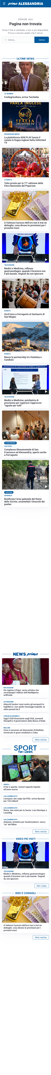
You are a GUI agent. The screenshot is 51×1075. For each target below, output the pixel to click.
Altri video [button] (42, 886)
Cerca (42, 39)
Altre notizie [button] (41, 739)
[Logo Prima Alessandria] (25, 4)
